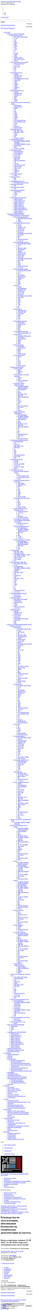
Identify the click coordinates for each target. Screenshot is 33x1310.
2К (15, 40)
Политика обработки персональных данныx (13, 1299)
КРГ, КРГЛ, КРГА (19, 59)
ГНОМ (16, 74)
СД (15, 50)
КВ (15, 185)
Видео (6, 1185)
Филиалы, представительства (12, 1201)
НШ (15, 147)
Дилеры (6, 1200)
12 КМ (16, 53)
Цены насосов (8, 1194)
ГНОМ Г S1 (17, 77)
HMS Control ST (19, 205)
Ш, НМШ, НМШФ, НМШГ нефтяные (23, 387)
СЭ (15, 71)
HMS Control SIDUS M (20, 209)
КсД (15, 124)
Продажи (6, 1272)
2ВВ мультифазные (19, 160)
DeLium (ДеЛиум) (19, 63)
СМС (15, 49)
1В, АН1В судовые (19, 165)
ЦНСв (16, 108)
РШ (15, 179)
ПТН (15, 123)
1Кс (15, 111)
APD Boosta (17, 105)
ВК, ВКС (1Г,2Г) (19, 132)
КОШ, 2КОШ (18, 57)
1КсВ (15, 114)
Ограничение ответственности (10, 1301)
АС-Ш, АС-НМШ (19, 148)
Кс (15, 109)
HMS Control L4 (18, 203)
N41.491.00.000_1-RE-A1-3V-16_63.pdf (12, 1251)
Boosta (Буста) (18, 107)
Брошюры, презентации (11, 1184)
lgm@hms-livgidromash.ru (8, 28)
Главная (6, 1267)
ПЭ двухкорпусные (19, 121)
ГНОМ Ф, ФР (18, 75)
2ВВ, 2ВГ (17, 159)
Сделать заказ (5, 17)
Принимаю (28, 1305)
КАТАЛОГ (7, 1270)
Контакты (7, 1278)
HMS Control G (18, 199)
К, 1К (15, 38)
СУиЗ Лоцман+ (18, 211)
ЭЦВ (15, 81)
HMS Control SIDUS (20, 208)
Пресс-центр (7, 1276)
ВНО (15, 89)
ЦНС (15, 118)
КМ (15, 44)
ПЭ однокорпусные (20, 120)
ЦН (15, 68)
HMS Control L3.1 (19, 202)
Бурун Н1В (17, 154)
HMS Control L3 (18, 212)
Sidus (15, 83)
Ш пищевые (17, 145)
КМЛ (15, 43)
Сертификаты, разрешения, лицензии (15, 1182)
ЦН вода (16, 126)
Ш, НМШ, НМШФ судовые (22, 144)
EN (5, 14)
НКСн (16, 60)
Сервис (6, 1273)
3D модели (7, 1179)
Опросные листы (9, 1187)
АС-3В (16, 163)
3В (15, 162)
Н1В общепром (18, 151)
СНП (15, 194)
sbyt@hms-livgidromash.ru (8, 25)
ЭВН (15, 86)
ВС (15, 136)
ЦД (15, 188)
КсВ (15, 112)
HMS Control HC (19, 206)
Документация (8, 1275)
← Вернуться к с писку (7, 1263)
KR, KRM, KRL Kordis (20, 37)
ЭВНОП (16, 87)
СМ (15, 47)
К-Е (15, 41)
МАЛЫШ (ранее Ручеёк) (21, 78)
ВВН (15, 175)
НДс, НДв (17, 66)
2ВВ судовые (18, 166)
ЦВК (15, 54)
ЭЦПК (16, 84)
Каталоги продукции (10, 1178)
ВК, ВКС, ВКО (18, 130)
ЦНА (15, 56)
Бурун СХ (17, 156)
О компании (7, 1269)
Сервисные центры (9, 1203)
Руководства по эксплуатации (12, 1197)
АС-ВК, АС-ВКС (19, 138)
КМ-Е (16, 46)
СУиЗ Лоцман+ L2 (19, 200)
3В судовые (17, 168)
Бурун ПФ (17, 80)
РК (15, 178)
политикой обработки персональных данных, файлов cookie (13, 1304)
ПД (15, 69)
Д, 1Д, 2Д (17, 65)
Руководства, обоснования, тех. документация (17, 1181)
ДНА (15, 193)
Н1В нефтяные (18, 153)
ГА (15, 196)
